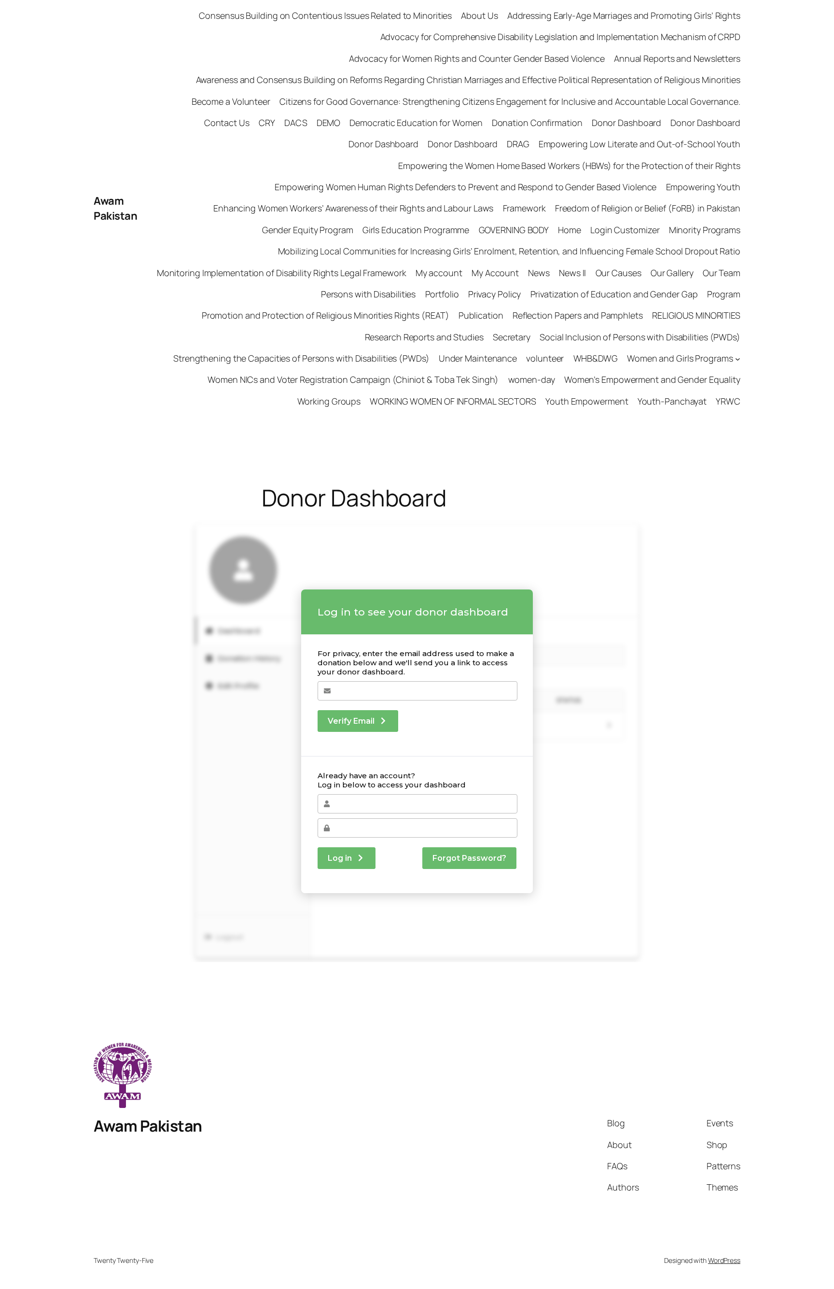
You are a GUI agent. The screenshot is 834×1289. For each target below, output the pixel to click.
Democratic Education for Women (415, 122)
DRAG (518, 144)
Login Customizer (624, 230)
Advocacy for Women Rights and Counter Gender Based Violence (477, 58)
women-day (531, 379)
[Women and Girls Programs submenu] (737, 358)
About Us (479, 15)
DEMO (329, 122)
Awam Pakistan (115, 208)
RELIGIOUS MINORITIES (696, 315)
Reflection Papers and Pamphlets (578, 315)
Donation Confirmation (537, 122)
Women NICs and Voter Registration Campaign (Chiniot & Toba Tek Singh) (353, 379)
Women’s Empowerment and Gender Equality (652, 379)
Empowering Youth (703, 187)
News (539, 273)
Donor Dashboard (627, 122)
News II (572, 273)
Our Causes (618, 273)
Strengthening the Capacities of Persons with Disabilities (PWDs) (301, 358)
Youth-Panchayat (672, 401)
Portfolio (442, 294)
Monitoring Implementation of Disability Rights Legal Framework (281, 273)
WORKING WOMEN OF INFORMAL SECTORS (453, 401)
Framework (524, 208)
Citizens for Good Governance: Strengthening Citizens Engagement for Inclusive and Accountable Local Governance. (509, 101)
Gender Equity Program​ (307, 230)
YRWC (728, 401)
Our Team (721, 273)
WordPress (724, 1260)
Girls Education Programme (416, 230)
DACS (295, 122)
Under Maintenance (478, 358)
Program (723, 294)
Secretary (511, 337)
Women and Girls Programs (680, 358)
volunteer (545, 358)
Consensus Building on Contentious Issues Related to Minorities (324, 15)
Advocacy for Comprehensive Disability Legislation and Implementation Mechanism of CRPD (560, 36)
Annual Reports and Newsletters (677, 58)
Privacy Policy (494, 294)
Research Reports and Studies (424, 337)
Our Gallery (672, 273)
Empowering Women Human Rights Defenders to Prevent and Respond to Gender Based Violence (465, 187)
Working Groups (329, 401)
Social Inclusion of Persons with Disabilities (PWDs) (640, 337)
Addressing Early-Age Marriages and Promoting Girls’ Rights (623, 15)
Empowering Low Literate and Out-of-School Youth (639, 144)
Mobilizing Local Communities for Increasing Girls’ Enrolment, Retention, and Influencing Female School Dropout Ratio (509, 251)
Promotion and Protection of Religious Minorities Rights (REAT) (325, 315)
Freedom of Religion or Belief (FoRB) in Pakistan (647, 208)
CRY (267, 122)
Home (569, 230)
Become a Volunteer (231, 101)
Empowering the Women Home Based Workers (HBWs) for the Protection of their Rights (569, 165)
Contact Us (227, 122)
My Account (495, 273)
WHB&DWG (595, 358)
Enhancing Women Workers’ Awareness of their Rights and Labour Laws (353, 208)
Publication (481, 315)
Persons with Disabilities (368, 294)
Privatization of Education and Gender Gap (614, 294)
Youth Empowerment (586, 401)
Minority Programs (704, 230)
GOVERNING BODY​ (514, 230)
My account (439, 273)
